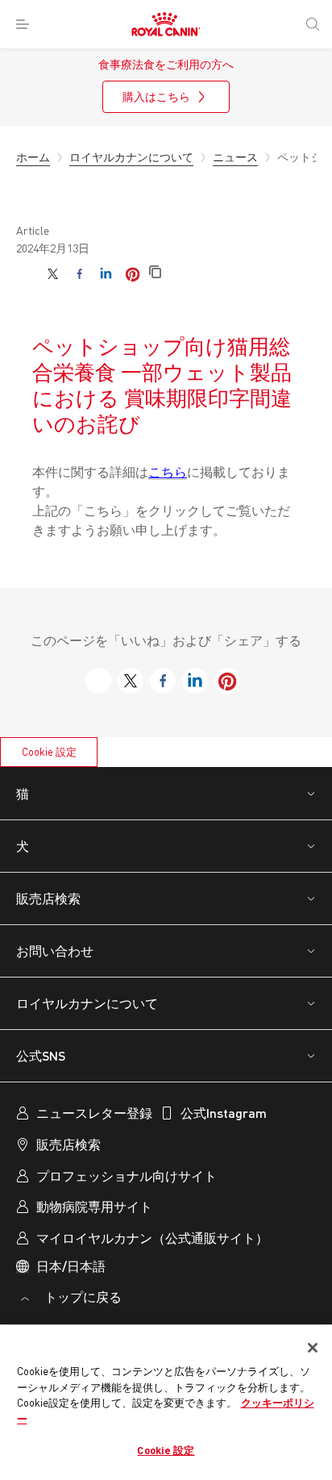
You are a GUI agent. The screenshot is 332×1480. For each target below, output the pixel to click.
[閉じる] (312, 1347)
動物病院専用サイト (94, 1206)
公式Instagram (224, 1112)
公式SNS (40, 1055)
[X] (53, 274)
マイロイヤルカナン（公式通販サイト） (152, 1237)
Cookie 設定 (49, 751)
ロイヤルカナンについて (87, 1003)
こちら (167, 471)
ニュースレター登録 (94, 1112)
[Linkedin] (106, 274)
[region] (166, 1402)
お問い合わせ (54, 950)
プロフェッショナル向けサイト (126, 1175)
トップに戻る (81, 1296)
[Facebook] (79, 274)
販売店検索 (48, 898)
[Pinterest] (132, 274)
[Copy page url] (155, 273)
